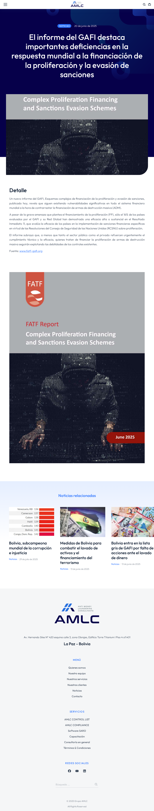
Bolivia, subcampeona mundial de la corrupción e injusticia (30, 548)
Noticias (13, 559)
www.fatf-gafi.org (30, 251)
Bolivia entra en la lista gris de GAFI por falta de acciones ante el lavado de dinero (132, 550)
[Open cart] (149, 4)
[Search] (96, 784)
